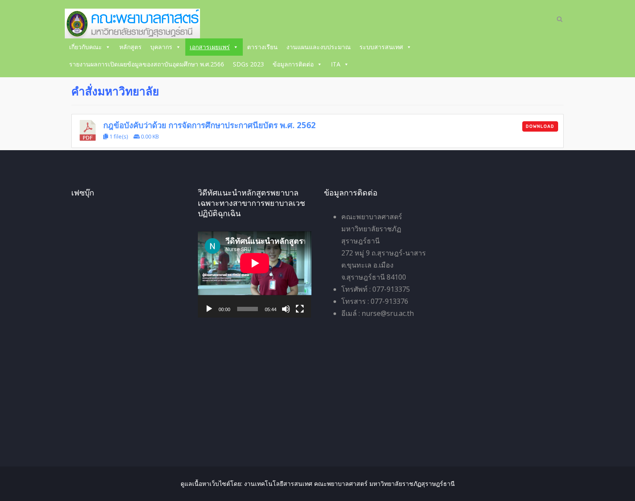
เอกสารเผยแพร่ (210, 47)
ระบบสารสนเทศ (381, 47)
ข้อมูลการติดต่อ (293, 64)
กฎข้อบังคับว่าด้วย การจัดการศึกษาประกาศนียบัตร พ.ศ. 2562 (209, 125)
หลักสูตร (130, 47)
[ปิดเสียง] (286, 309)
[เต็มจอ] (299, 309)
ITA (335, 64)
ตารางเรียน (262, 47)
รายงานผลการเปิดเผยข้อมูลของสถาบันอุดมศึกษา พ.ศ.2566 (146, 64)
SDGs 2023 (248, 64)
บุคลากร (161, 47)
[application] (254, 274)
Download (540, 126)
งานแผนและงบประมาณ (318, 47)
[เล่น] (209, 309)
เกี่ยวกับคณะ (85, 47)
